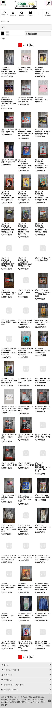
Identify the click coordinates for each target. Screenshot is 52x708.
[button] (3, 3)
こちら (5, 705)
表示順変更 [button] (32, 34)
